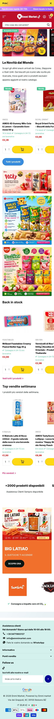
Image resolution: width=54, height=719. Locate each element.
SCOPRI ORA (14, 563)
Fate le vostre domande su (25, 642)
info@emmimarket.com (19, 638)
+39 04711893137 (15, 634)
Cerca (48, 24)
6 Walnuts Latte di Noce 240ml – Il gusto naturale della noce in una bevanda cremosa (15, 440)
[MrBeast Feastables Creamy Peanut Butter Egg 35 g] (17, 321)
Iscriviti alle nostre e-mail (15, 672)
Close (50, 3)
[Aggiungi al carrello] (22, 149)
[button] (9, 147)
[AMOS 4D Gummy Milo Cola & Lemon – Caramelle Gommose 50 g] (17, 101)
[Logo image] (17, 587)
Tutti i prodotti (4, 17)
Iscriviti (48, 679)
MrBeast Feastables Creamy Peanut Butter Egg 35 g (16, 345)
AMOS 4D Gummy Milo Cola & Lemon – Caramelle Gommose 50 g (16, 126)
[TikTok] (3, 668)
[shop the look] (42, 51)
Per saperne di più (37, 514)
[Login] (44, 16)
